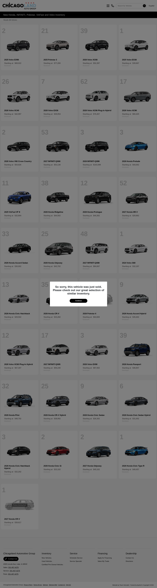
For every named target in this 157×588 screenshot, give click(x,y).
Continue (78, 301)
